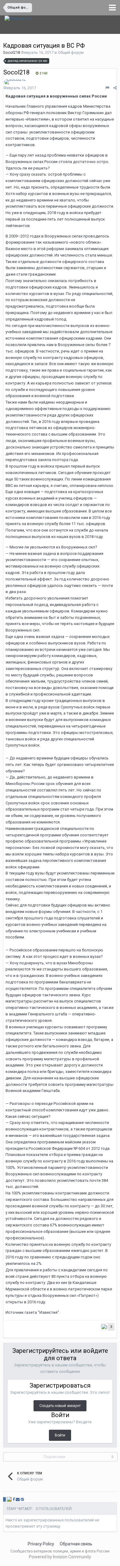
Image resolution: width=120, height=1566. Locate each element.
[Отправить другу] (18, 1499)
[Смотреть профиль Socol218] (15, 81)
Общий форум (71, 52)
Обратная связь (76, 1543)
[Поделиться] (115, 88)
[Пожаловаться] (107, 88)
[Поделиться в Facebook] (14, 1499)
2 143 (42, 73)
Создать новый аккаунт (60, 1406)
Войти (60, 1435)
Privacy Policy (41, 1543)
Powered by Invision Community (60, 1556)
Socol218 (11, 52)
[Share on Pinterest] (22, 1499)
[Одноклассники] (9, 1499)
